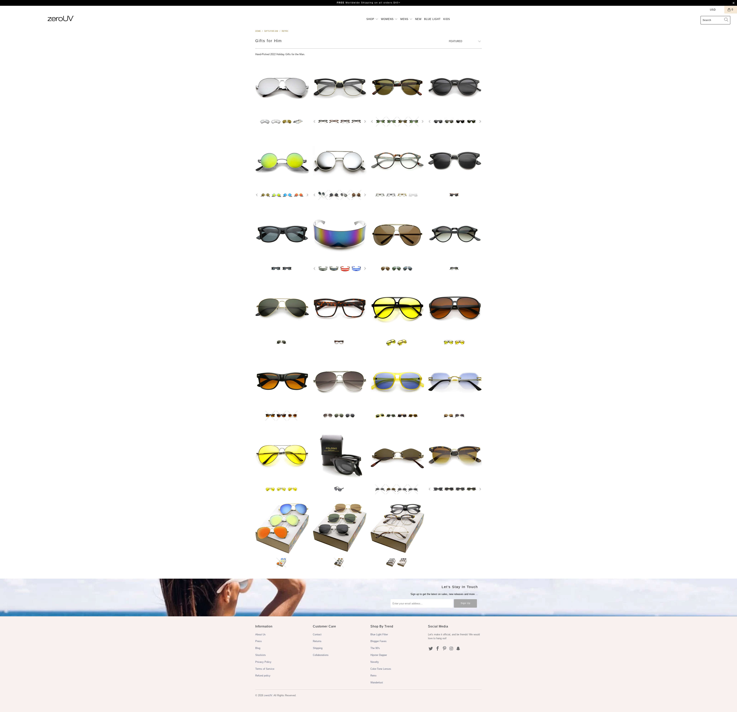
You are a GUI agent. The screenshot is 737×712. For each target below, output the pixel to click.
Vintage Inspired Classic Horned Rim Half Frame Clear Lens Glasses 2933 (340, 87)
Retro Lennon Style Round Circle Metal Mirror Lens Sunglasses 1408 (282, 161)
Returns (317, 641)
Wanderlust (376, 682)
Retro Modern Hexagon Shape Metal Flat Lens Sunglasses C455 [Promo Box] (340, 528)
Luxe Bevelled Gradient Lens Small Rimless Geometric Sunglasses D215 (455, 381)
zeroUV (268, 695)
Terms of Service (264, 668)
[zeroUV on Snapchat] (458, 648)
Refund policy (262, 675)
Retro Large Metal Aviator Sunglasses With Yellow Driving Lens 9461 (282, 455)
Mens (404, 19)
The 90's (375, 648)
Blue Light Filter (379, 634)
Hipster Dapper (378, 655)
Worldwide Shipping (355, 2)
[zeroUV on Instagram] (451, 648)
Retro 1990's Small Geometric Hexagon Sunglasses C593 (397, 455)
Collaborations (321, 655)
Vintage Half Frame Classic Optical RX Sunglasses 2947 (397, 87)
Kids (446, 19)
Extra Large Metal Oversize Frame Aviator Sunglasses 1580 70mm (397, 234)
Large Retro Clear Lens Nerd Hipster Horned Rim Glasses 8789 (340, 308)
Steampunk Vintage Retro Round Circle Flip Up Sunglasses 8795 (340, 161)
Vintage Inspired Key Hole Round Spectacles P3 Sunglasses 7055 (455, 234)
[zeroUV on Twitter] (431, 648)
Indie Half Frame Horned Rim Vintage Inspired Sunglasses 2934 (455, 455)
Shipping (317, 648)
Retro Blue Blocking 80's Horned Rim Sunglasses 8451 (282, 381)
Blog (257, 648)
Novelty (374, 661)
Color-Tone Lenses (380, 668)
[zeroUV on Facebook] (438, 648)
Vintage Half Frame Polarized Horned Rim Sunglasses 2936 (455, 161)
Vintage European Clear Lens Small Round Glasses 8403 (397, 161)
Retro (373, 675)
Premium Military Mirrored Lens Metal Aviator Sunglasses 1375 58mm (282, 87)
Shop (370, 19)
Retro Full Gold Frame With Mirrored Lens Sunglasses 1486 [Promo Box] (282, 528)
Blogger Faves (378, 641)
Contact (317, 634)
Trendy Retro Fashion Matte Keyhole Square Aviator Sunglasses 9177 (397, 381)
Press (258, 641)
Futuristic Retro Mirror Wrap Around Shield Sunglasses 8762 (340, 234)
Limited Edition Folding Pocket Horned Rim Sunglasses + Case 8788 (340, 455)
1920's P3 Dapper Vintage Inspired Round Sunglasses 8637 (455, 87)
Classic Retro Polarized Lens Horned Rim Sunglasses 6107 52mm (282, 234)
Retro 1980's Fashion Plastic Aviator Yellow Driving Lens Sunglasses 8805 (397, 308)
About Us (260, 634)
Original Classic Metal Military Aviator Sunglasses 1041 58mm (282, 308)
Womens (388, 19)
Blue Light (432, 19)
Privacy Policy (263, 661)
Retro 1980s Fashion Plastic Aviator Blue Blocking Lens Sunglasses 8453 (455, 308)
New (418, 19)
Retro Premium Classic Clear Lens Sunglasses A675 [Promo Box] (397, 528)
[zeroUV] (61, 18)
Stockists (260, 655)
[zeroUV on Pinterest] (444, 648)
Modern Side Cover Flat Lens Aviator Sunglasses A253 (340, 381)
